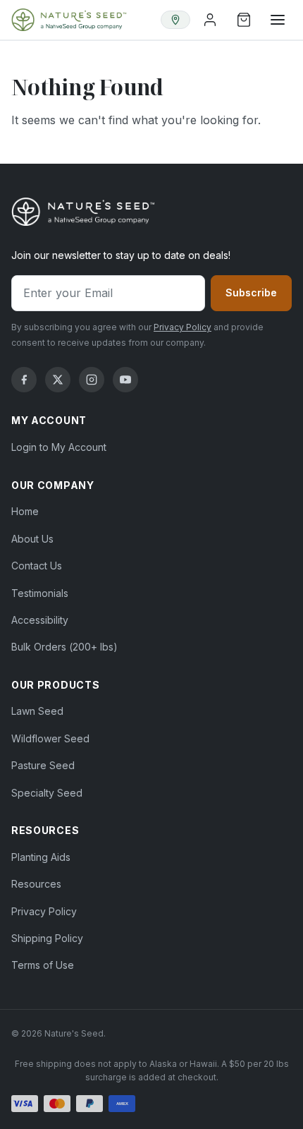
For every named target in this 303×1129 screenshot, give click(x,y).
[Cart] (244, 20)
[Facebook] (24, 379)
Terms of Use (42, 965)
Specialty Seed (46, 793)
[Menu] (278, 20)
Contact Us (36, 566)
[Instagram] (91, 379)
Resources (36, 884)
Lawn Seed (37, 711)
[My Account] (210, 20)
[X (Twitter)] (57, 379)
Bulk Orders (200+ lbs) (64, 647)
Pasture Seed (43, 765)
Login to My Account (58, 447)
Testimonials (39, 593)
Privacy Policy (182, 327)
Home (25, 511)
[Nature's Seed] (69, 19)
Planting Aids (40, 857)
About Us (32, 539)
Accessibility (39, 620)
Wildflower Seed (50, 738)
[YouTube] (125, 379)
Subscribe (251, 292)
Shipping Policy (47, 938)
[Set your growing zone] (175, 20)
